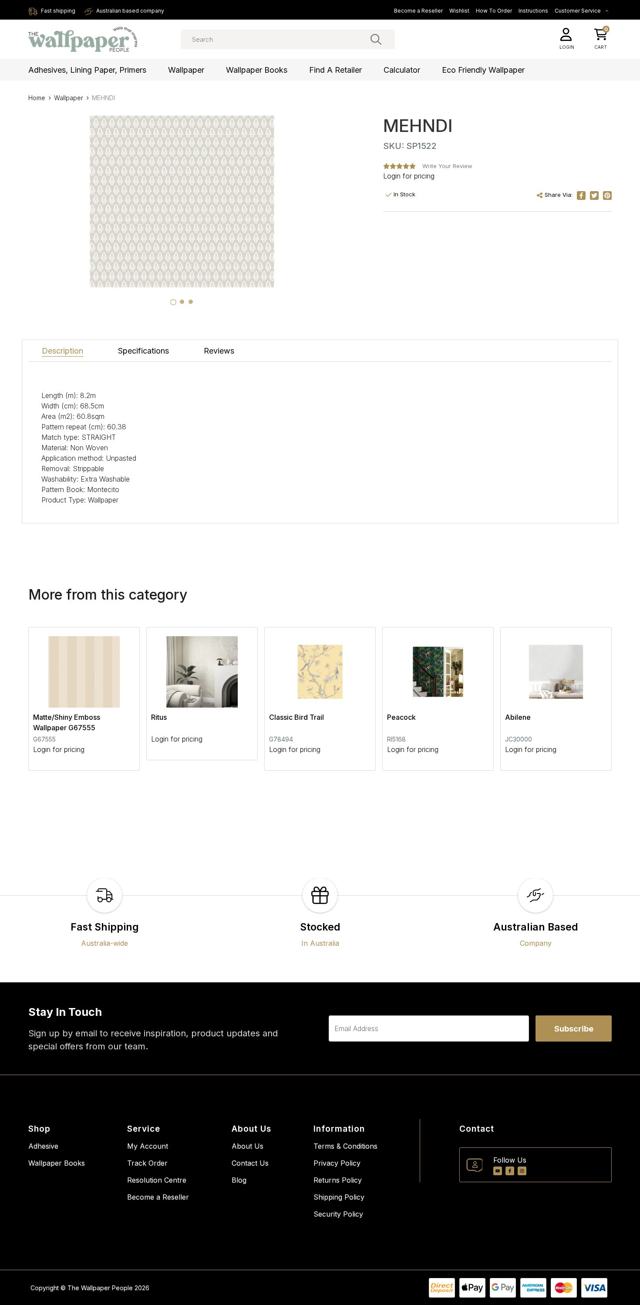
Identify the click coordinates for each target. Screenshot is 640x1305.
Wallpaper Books (256, 69)
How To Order (494, 10)
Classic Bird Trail (296, 717)
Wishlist (459, 10)
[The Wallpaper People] (82, 39)
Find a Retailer (335, 69)
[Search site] (376, 39)
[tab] (173, 302)
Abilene (518, 717)
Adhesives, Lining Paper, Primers (87, 69)
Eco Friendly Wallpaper (483, 69)
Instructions (533, 10)
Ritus (159, 717)
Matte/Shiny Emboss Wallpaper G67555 (66, 722)
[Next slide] (590, 699)
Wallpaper (186, 69)
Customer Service (578, 10)
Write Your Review (447, 165)
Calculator (402, 69)
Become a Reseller (418, 10)
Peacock (401, 717)
